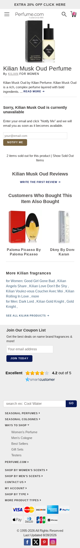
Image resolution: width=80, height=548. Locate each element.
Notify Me (15, 142)
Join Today (19, 358)
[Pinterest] (44, 542)
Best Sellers (19, 443)
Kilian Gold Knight (50, 301)
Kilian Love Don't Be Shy (48, 286)
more (35, 296)
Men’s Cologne (21, 438)
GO (71, 403)
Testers (16, 455)
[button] (6, 14)
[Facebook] (27, 542)
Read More (32, 91)
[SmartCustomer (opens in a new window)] (40, 379)
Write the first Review (38, 181)
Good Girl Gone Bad (39, 281)
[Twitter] (35, 542)
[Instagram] (52, 542)
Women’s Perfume (24, 432)
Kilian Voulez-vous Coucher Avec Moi (34, 291)
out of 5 (61, 373)
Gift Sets (17, 449)
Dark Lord (26, 301)
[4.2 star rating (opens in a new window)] (37, 373)
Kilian (13, 73)
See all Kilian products (26, 315)
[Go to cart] (73, 14)
